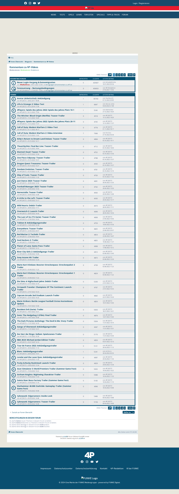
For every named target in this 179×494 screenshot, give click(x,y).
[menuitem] (10, 57)
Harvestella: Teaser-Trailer (30, 192)
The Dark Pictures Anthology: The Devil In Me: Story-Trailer (45, 321)
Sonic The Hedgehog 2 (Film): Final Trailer (36, 315)
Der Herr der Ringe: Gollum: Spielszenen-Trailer (39, 334)
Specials (101, 15)
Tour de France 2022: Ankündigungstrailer (37, 345)
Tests (62, 15)
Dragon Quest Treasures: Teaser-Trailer (36, 163)
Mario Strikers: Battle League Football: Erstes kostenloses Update (45, 302)
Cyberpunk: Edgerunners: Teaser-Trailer (36, 401)
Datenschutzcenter (63, 468)
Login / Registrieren (141, 3)
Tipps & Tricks (113, 15)
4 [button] (121, 75)
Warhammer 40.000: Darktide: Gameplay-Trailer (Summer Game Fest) (44, 387)
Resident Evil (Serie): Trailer (30, 309)
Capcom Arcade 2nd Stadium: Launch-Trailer (38, 295)
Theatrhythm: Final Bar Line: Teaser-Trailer (37, 146)
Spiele (71, 15)
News (53, 15)
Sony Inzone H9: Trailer (28, 257)
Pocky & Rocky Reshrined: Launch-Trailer (36, 363)
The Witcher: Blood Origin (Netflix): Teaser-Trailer (41, 115)
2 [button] (116, 75)
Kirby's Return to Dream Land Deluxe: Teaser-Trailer (42, 139)
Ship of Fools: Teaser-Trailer (30, 175)
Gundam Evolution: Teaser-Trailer (33, 169)
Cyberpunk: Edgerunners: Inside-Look (34, 396)
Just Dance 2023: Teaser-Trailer (32, 181)
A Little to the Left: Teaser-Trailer (33, 198)
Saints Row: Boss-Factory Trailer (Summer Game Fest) (43, 380)
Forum (125, 15)
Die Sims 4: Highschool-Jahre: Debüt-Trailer (37, 281)
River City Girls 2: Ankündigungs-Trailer (35, 251)
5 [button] (124, 75)
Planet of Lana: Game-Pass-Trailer (33, 246)
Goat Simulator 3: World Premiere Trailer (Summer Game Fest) (46, 368)
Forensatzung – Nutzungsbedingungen (35, 88)
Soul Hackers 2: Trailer (27, 240)
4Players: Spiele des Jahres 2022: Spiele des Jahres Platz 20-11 (46, 121)
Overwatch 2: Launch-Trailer (30, 211)
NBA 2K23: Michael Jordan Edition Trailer (36, 340)
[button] (110, 74)
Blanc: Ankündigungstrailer (30, 351)
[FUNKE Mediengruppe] (89, 478)
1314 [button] (130, 75)
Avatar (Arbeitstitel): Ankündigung (33, 98)
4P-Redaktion (116, 468)
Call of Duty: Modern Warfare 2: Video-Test (37, 127)
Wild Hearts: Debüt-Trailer (29, 205)
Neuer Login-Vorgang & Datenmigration (36, 82)
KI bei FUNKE (133, 468)
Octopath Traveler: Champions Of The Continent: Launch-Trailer (44, 288)
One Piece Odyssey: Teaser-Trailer (33, 157)
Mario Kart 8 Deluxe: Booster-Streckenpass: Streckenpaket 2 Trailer (46, 266)
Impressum (45, 468)
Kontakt (103, 468)
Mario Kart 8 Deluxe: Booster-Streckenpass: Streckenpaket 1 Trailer (46, 274)
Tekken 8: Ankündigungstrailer (32, 223)
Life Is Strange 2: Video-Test (30, 104)
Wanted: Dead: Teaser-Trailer (31, 152)
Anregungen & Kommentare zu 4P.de (59, 85)
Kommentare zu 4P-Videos (24, 67)
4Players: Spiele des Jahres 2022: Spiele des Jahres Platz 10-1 (45, 110)
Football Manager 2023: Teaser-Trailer (35, 186)
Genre (79, 15)
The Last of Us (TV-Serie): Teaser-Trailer (36, 217)
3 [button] (119, 75)
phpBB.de (82, 438)
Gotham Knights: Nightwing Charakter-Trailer (39, 374)
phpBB (65, 436)
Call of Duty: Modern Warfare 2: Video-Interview (39, 133)
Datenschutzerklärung (86, 468)
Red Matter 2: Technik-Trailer (31, 234)
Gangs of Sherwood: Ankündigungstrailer (36, 326)
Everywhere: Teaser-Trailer (30, 228)
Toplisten (88, 15)
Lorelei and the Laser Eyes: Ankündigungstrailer (40, 357)
